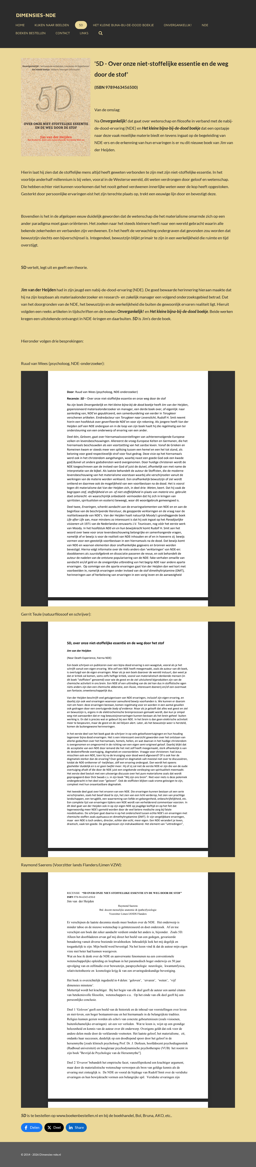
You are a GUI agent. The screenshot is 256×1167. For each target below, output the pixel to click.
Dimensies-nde (36, 15)
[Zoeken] (100, 33)
